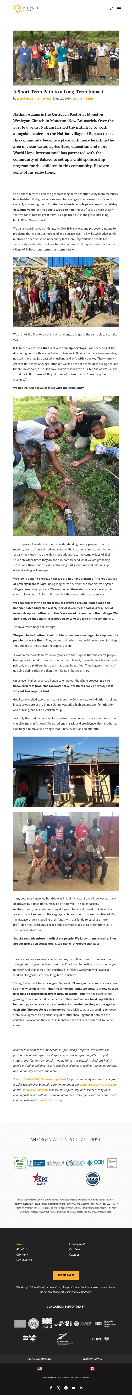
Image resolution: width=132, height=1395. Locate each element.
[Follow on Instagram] (66, 1388)
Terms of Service (92, 1358)
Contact (74, 1254)
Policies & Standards (40, 1358)
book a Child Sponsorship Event (45, 1079)
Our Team (75, 1249)
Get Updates (66, 1275)
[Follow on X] (58, 1388)
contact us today (51, 1100)
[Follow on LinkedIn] (81, 1388)
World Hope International (34, 98)
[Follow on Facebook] (51, 1388)
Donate (21, 1244)
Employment (77, 1244)
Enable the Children (34, 1090)
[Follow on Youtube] (73, 1388)
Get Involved (24, 1260)
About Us (22, 1249)
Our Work (22, 1254)
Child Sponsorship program (98, 1084)
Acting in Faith (83, 98)
